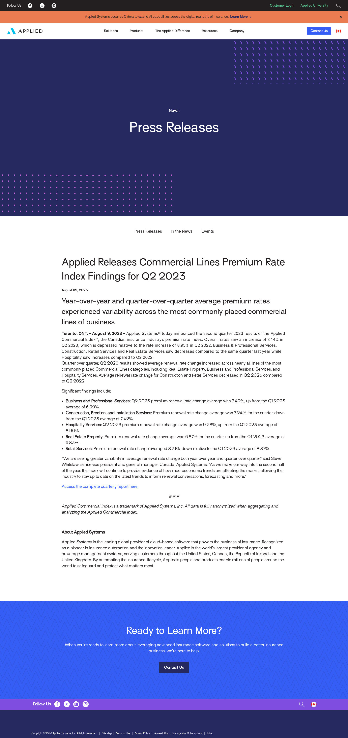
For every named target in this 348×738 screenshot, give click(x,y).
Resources (210, 31)
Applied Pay (84, 29)
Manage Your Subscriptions (187, 733)
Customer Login (282, 5)
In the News (181, 231)
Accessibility (161, 733)
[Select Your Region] (338, 31)
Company (237, 31)
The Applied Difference (172, 31)
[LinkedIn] (54, 5)
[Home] (25, 31)
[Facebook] (30, 5)
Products (136, 31)
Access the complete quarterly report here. (100, 486)
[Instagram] (85, 704)
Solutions (111, 31)
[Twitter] (42, 5)
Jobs (209, 733)
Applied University (314, 5)
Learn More (239, 17)
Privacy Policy (142, 733)
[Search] (339, 5)
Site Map (107, 733)
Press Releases (148, 231)
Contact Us (319, 31)
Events (207, 231)
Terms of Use (123, 733)
